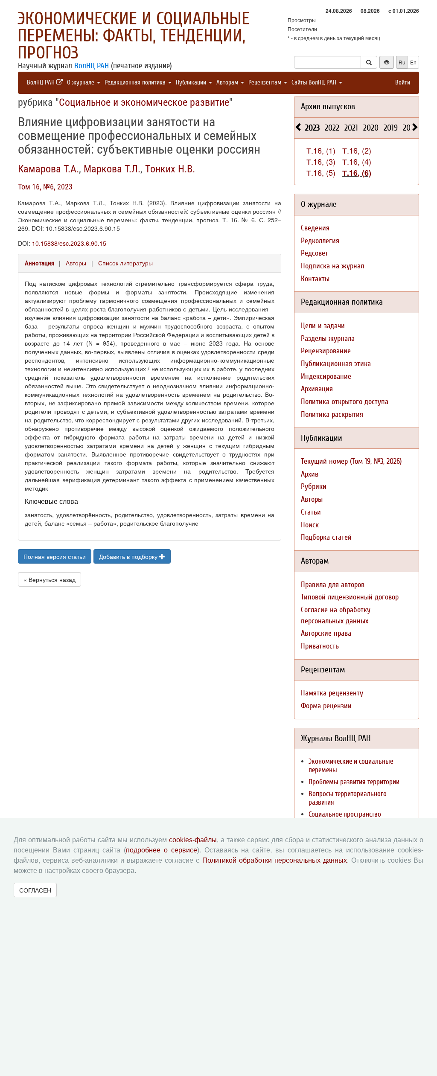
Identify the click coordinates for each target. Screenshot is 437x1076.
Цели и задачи (323, 325)
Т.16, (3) (320, 161)
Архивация (317, 388)
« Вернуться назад (49, 579)
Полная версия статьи (54, 556)
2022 (332, 128)
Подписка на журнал (332, 266)
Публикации (192, 82)
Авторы (76, 263)
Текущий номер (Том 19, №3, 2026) (351, 461)
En (413, 62)
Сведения (315, 228)
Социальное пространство (345, 814)
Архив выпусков (328, 106)
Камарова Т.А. (48, 169)
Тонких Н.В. (170, 169)
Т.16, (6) (356, 172)
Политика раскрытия (332, 414)
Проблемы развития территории (354, 782)
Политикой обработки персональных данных (274, 860)
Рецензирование (326, 350)
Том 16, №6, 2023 (45, 186)
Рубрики (313, 486)
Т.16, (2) (356, 150)
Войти (402, 82)
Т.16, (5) (320, 172)
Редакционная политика (136, 82)
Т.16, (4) (356, 161)
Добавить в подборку (129, 556)
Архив (309, 474)
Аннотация (39, 263)
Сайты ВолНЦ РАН (314, 82)
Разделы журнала (328, 338)
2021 (351, 128)
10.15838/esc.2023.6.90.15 (69, 243)
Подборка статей (326, 537)
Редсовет (314, 253)
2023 (312, 128)
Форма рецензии (326, 705)
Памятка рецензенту (332, 693)
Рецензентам (265, 82)
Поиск (310, 525)
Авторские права (326, 633)
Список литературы (125, 263)
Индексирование (326, 376)
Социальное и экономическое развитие (144, 102)
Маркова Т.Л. (112, 169)
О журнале (81, 82)
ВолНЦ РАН (91, 65)
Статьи (311, 512)
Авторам (228, 82)
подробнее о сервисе (161, 850)
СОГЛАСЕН (35, 890)
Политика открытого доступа (344, 401)
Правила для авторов (332, 584)
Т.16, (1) (320, 150)
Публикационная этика (336, 363)
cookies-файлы (193, 839)
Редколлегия (320, 240)
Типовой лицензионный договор (350, 597)
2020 (371, 128)
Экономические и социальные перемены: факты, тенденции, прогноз (133, 36)
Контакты (315, 278)
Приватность (320, 646)
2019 (391, 128)
